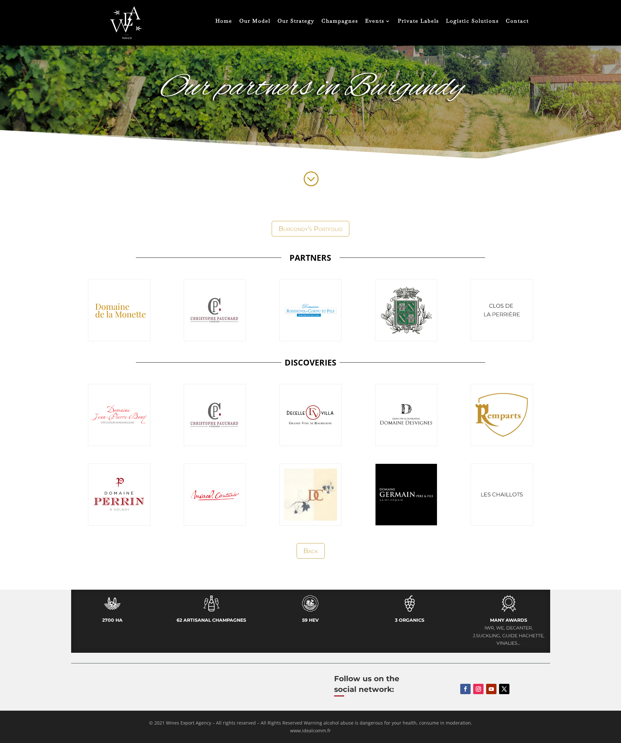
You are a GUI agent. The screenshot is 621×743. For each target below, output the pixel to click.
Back (310, 551)
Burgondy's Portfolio (310, 229)
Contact (517, 21)
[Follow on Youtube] (491, 689)
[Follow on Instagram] (478, 689)
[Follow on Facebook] (465, 689)
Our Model (254, 21)
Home (223, 21)
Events (374, 21)
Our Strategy (296, 21)
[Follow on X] (504, 689)
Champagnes (339, 21)
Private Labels (418, 21)
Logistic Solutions (472, 21)
